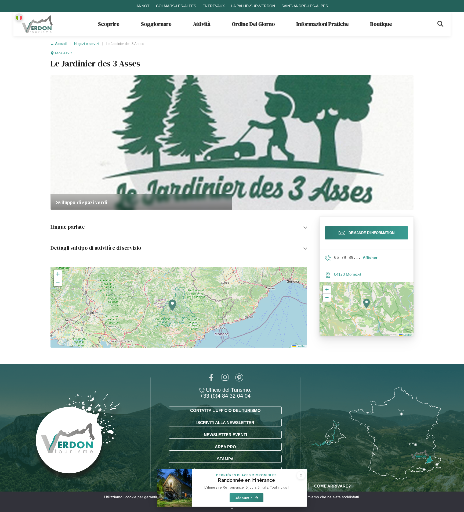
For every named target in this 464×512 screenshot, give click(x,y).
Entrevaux (213, 6)
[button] (172, 305)
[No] (232, 508)
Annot (143, 6)
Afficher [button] (370, 257)
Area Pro (225, 446)
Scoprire (108, 24)
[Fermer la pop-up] (301, 475)
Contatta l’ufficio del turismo (225, 410)
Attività (201, 24)
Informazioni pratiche (322, 24)
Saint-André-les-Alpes (304, 6)
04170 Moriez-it (347, 274)
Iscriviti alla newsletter (225, 422)
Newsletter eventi (225, 434)
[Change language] (19, 17)
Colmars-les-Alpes (176, 6)
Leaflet (300, 346)
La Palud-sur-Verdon (253, 6)
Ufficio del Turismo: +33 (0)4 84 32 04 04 (226, 392)
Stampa (225, 459)
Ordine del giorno (253, 24)
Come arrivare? (332, 486)
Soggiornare (156, 24)
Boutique (381, 24)
